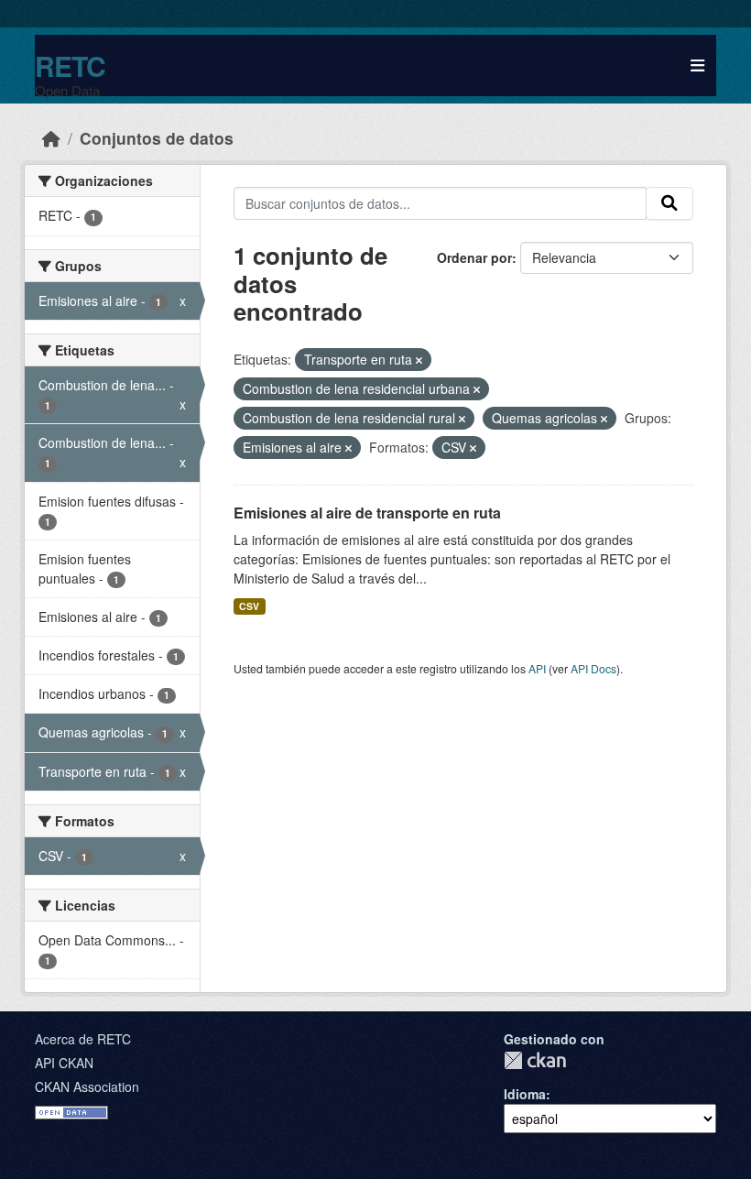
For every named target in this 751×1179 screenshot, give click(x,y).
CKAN (535, 1060)
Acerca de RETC (83, 1039)
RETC (70, 65)
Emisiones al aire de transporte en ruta (367, 512)
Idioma (525, 1094)
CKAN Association (87, 1086)
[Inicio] (51, 137)
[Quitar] (419, 360)
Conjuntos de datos (157, 137)
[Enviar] (669, 203)
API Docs (593, 668)
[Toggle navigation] (697, 65)
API (537, 668)
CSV (249, 606)
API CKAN (64, 1062)
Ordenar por (474, 257)
